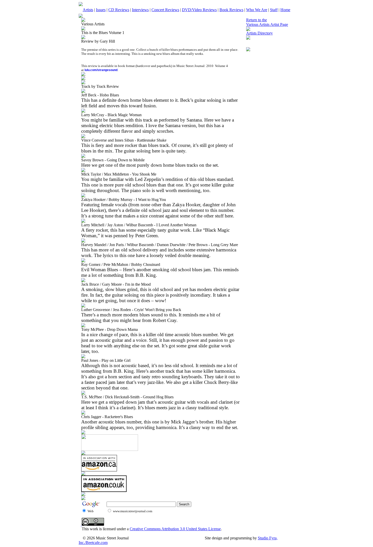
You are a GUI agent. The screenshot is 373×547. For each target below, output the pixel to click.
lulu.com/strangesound (100, 70)
